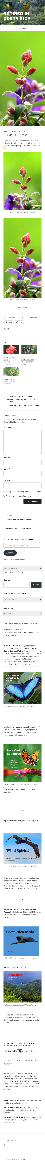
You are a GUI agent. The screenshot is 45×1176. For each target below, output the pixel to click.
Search (6, 580)
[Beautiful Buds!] (11, 371)
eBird (5, 1100)
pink (21, 405)
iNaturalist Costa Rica (13, 1117)
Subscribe (10, 553)
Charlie (21, 131)
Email (6, 469)
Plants (10, 402)
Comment (8, 427)
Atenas (10, 396)
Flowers (30, 396)
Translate (21, 572)
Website (7, 480)
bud (16, 405)
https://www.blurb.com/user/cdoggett (18, 632)
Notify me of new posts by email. (19, 496)
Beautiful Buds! (8, 379)
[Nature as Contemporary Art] (29, 349)
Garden (10, 399)
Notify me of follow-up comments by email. (23, 492)
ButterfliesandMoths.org (14, 1108)
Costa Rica (19, 396)
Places (32, 399)
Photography (21, 399)
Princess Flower (32, 405)
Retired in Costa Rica (17, 16)
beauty (10, 405)
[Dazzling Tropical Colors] (11, 349)
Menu (24, 28)
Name (6, 458)
